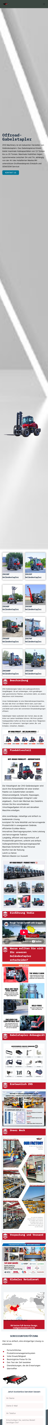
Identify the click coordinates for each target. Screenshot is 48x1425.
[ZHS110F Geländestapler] (35, 659)
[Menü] (44, 4)
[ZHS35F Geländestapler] (35, 563)
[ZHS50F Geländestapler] (35, 595)
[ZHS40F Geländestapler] (12, 595)
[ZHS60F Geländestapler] (12, 627)
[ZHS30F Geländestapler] (12, 563)
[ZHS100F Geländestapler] (12, 659)
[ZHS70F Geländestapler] (35, 627)
